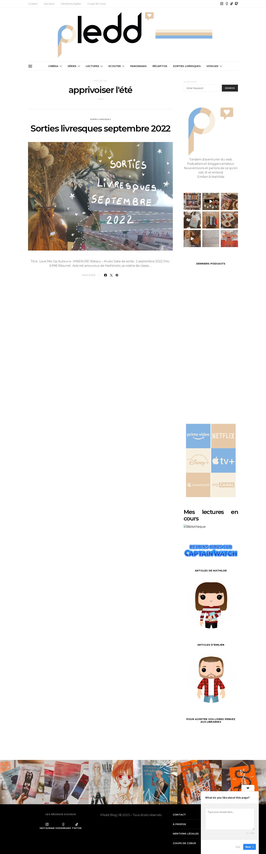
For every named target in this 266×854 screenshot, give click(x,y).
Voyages (212, 66)
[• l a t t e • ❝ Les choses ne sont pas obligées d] (229, 201)
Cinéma (53, 66)
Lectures (92, 66)
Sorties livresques (100, 119)
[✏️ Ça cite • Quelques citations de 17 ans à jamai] (210, 238)
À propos (49, 3)
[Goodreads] (226, 3)
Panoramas (138, 66)
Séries (72, 66)
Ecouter (115, 66)
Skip (238, 846)
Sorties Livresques (187, 66)
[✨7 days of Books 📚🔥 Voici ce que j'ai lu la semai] (192, 238)
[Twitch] (236, 3)
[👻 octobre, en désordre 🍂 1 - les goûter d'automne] (229, 220)
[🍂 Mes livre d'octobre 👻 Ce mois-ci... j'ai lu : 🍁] (210, 220)
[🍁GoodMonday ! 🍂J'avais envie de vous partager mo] (229, 238)
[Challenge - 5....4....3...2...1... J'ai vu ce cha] (210, 201)
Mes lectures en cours (211, 515)
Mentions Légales (71, 3)
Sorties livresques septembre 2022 (100, 128)
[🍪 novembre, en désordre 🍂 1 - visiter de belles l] (192, 201)
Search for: (190, 82)
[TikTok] (231, 3)
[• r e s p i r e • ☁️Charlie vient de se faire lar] (192, 220)
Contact (32, 3)
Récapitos (160, 66)
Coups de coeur (96, 3)
